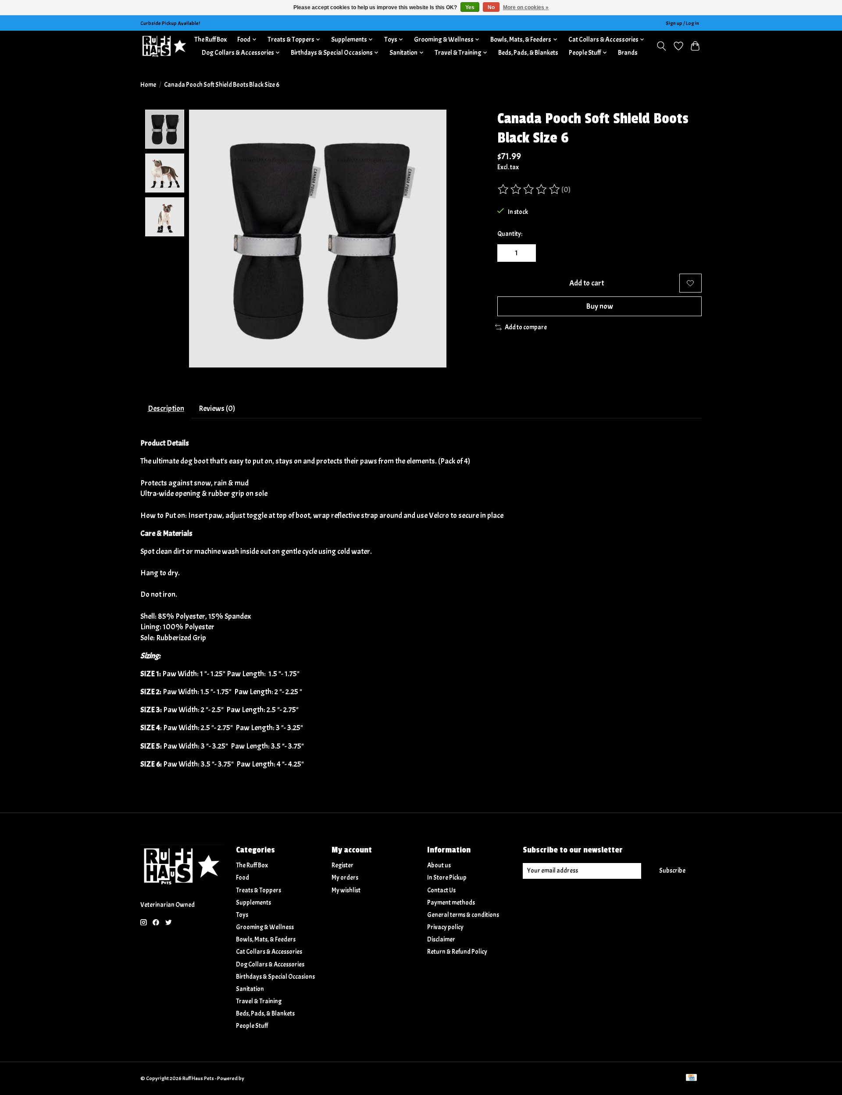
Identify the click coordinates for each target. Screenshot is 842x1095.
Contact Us (441, 890)
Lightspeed (257, 1078)
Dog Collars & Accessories (270, 964)
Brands (628, 52)
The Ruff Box (210, 39)
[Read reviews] (529, 189)
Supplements (253, 903)
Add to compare (526, 327)
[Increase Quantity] (526, 253)
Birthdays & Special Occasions (275, 977)
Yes (470, 7)
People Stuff (252, 1026)
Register (342, 865)
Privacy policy (445, 927)
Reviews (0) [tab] (217, 408)
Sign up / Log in (682, 23)
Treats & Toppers (258, 890)
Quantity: (509, 234)
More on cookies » (526, 7)
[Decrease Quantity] (507, 253)
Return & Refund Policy (457, 952)
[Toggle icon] (661, 46)
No (491, 7)
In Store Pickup (447, 878)
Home (148, 85)
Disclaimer (441, 939)
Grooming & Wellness (265, 927)
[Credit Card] (691, 1078)
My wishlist (346, 890)
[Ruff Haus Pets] (164, 46)
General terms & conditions (463, 915)
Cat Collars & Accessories (269, 952)
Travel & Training (259, 1001)
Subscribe (672, 871)
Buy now (599, 306)
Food (242, 878)
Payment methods (451, 903)
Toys (242, 915)
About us (439, 865)
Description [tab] (166, 408)
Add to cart (586, 283)
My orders (345, 878)
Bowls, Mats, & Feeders (266, 939)
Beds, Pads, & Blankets (528, 52)
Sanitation (250, 989)
